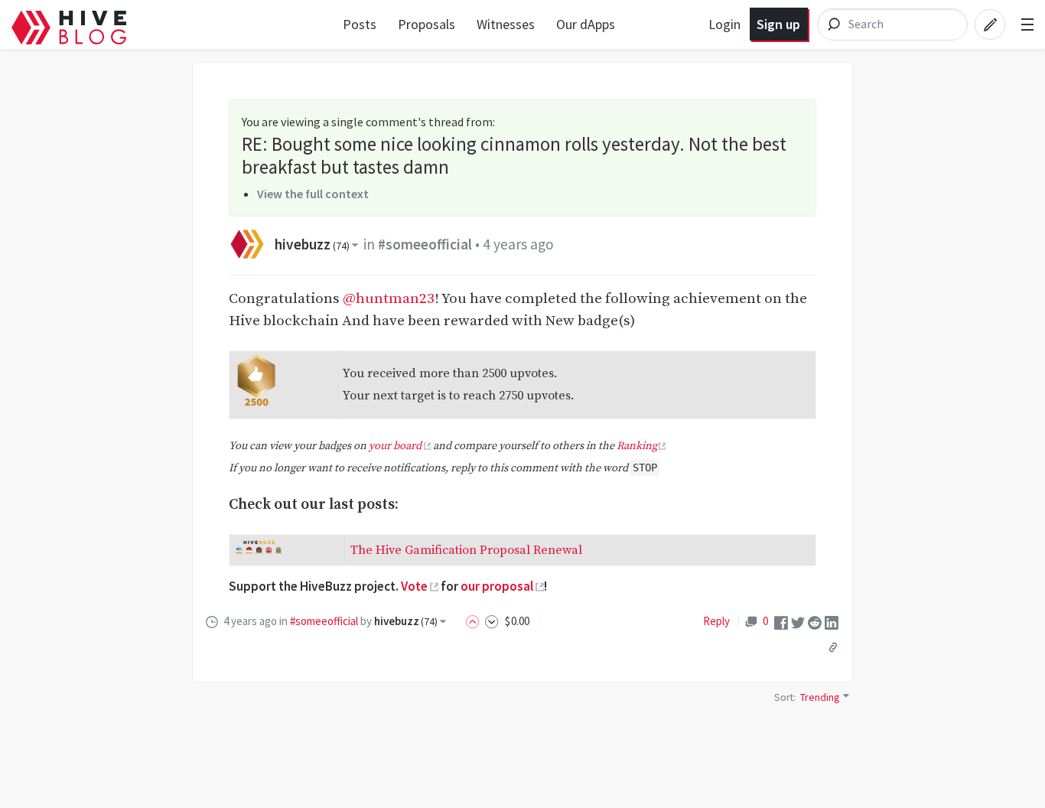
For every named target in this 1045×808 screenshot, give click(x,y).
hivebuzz (312, 244)
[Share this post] (833, 646)
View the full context (313, 193)
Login (724, 24)
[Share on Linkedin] (831, 621)
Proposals (426, 24)
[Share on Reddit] (815, 621)
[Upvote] (475, 621)
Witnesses (506, 24)
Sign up (778, 24)
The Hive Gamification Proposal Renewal (466, 550)
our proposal (497, 586)
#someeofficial (425, 244)
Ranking (637, 446)
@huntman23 (389, 298)
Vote (414, 586)
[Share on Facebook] (781, 621)
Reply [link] (716, 621)
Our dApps (585, 24)
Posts (359, 24)
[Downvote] (492, 621)
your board (395, 446)
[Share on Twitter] (798, 621)
